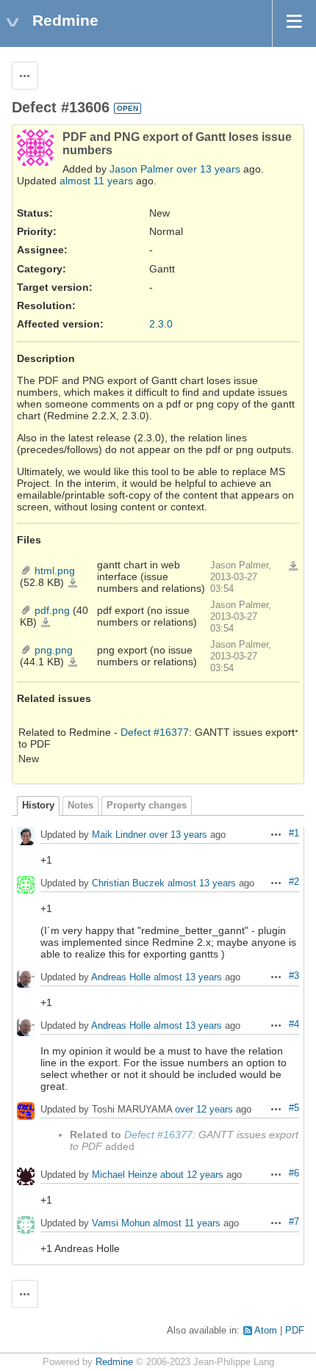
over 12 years (204, 1109)
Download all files (293, 566)
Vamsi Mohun (121, 1223)
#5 (294, 1108)
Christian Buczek (128, 883)
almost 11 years (96, 181)
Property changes (147, 805)
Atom (265, 1330)
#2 (294, 882)
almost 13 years (202, 883)
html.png (55, 570)
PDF (294, 1330)
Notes (80, 805)
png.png (54, 650)
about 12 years (191, 1175)
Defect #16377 (155, 732)
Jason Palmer (141, 169)
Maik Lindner (119, 835)
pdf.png (52, 610)
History (38, 805)
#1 (294, 833)
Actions (293, 731)
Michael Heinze (124, 1175)
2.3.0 (161, 324)
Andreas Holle (121, 977)
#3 (294, 976)
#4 (294, 1024)
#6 (294, 1173)
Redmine (114, 1362)
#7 (294, 1222)
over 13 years (208, 169)
